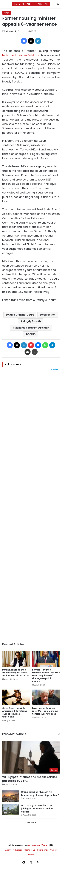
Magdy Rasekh (32, 321)
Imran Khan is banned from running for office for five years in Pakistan (15, 672)
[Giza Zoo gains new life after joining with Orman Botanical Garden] (10, 809)
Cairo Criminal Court (21, 314)
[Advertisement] (31, 507)
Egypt (6, 12)
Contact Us (29, 849)
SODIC (32, 334)
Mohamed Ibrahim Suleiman (21, 55)
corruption (48, 314)
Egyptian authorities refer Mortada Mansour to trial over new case (45, 711)
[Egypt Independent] (31, 4)
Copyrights (42, 849)
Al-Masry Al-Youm (14, 31)
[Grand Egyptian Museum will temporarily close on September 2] (10, 796)
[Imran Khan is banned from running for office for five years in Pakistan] (16, 659)
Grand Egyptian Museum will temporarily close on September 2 (40, 793)
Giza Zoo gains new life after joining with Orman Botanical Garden (37, 808)
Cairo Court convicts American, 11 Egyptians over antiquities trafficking (14, 712)
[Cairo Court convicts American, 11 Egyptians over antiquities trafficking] (16, 697)
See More (31, 822)
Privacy (53, 849)
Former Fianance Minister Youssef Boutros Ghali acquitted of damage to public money (46, 675)
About (8, 849)
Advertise (17, 849)
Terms (31, 854)
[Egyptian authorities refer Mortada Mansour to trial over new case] (46, 697)
